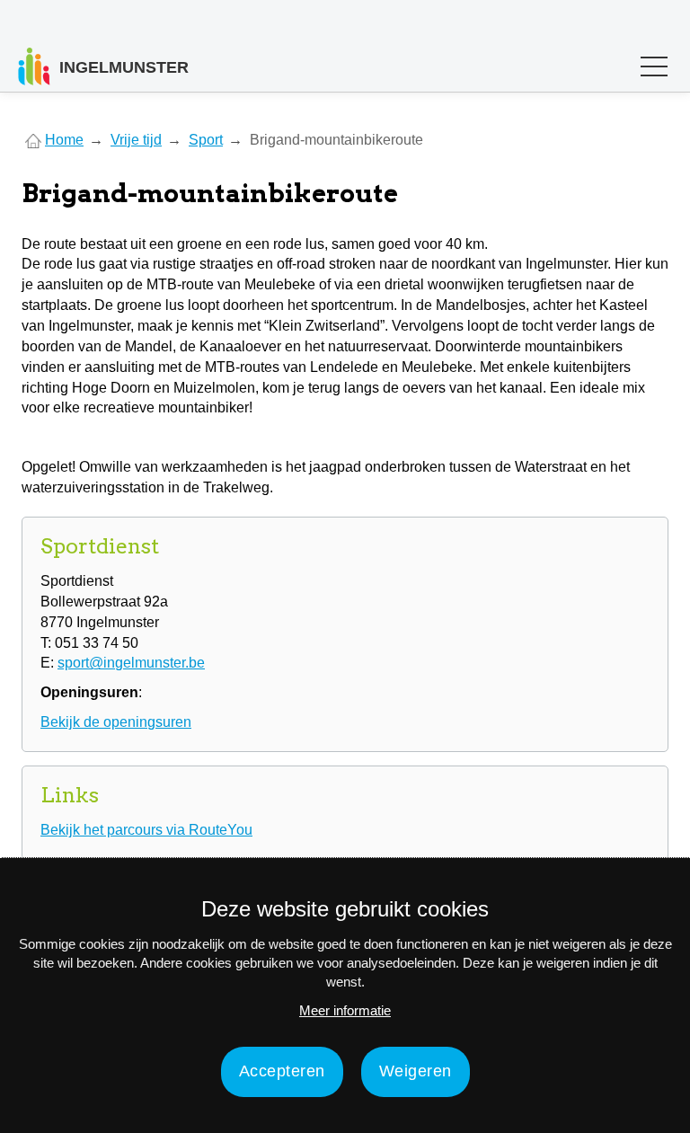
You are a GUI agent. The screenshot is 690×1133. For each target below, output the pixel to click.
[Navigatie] (654, 70)
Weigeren (415, 1071)
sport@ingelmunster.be (131, 662)
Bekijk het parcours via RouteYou (146, 829)
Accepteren (282, 1071)
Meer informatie (345, 1010)
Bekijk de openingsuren (115, 722)
